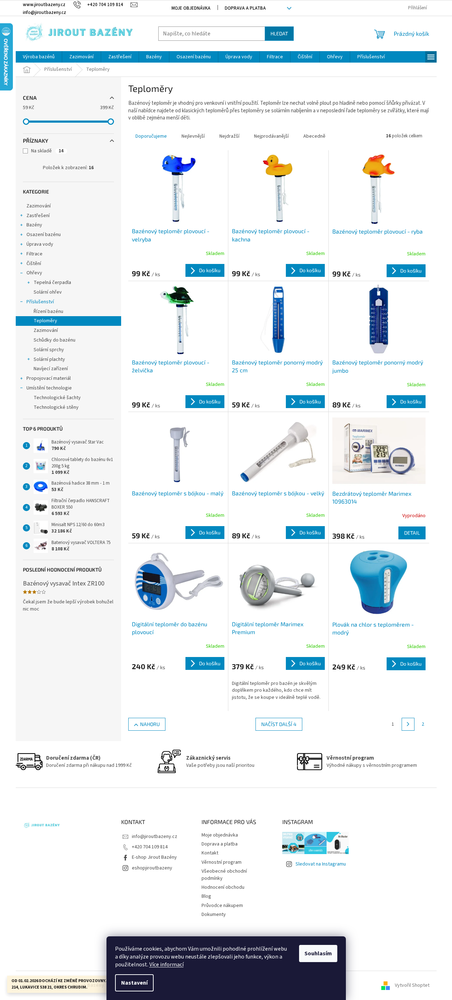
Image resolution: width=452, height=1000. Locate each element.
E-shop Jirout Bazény (154, 857)
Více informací (166, 965)
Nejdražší (229, 136)
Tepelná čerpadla (52, 282)
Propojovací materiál (48, 378)
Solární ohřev (48, 292)
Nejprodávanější (271, 136)
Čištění (33, 263)
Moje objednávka (191, 8)
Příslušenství (40, 301)
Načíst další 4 (279, 724)
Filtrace (34, 254)
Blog (206, 896)
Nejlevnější (193, 136)
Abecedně (314, 136)
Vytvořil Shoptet (412, 985)
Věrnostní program (222, 862)
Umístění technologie (49, 388)
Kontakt (210, 853)
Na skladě (47, 151)
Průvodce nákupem (222, 905)
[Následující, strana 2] (408, 724)
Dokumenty (214, 914)
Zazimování (38, 206)
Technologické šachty (57, 397)
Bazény (34, 225)
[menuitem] (39, 57)
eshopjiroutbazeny (152, 868)
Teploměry (45, 320)
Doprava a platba (245, 8)
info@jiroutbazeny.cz (154, 836)
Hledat (279, 33)
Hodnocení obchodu (223, 887)
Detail (412, 533)
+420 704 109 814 (150, 847)
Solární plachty (49, 359)
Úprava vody (39, 244)
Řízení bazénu (48, 311)
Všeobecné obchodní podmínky (224, 875)
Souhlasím (318, 953)
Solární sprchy (49, 349)
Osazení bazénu (43, 234)
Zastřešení (38, 215)
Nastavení (134, 983)
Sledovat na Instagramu (320, 864)
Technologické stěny (56, 407)
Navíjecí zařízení (51, 368)
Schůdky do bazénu (54, 340)
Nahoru (150, 724)
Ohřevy (34, 272)
